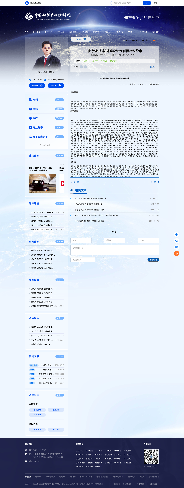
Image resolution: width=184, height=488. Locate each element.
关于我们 (35, 85)
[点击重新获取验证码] (99, 259)
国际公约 (55, 429)
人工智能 (98, 451)
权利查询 (98, 466)
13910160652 (35, 3)
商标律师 (73, 477)
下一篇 (153, 182)
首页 (26, 32)
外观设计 (85, 61)
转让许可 (117, 463)
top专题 (117, 459)
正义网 (142, 477)
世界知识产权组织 (102, 477)
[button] (44, 190)
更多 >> (59, 100)
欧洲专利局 (131, 477)
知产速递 (36, 32)
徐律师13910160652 (41, 450)
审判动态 (60, 32)
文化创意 (89, 463)
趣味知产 (89, 459)
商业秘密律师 (50, 477)
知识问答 (79, 459)
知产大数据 (80, 463)
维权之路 (108, 459)
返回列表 (82, 39)
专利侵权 (95, 61)
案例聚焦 (96, 32)
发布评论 (153, 260)
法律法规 (37, 410)
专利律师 (38, 477)
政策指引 (37, 415)
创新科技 (98, 463)
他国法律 (37, 429)
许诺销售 (104, 61)
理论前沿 (72, 32)
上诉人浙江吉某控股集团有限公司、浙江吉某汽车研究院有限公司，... (51, 365)
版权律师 (62, 477)
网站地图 (155, 32)
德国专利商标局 (154, 477)
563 (153, 67)
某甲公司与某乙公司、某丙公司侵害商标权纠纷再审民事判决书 (51, 383)
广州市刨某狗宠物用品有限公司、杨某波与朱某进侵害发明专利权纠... (51, 370)
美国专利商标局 (118, 477)
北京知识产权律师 (86, 477)
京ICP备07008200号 (70, 484)
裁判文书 (131, 32)
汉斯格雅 (113, 61)
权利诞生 (108, 463)
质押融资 (127, 463)
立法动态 (55, 410)
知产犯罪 (127, 455)
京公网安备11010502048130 (91, 484)
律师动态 (119, 32)
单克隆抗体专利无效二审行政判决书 (51, 378)
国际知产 (48, 32)
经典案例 (145, 40)
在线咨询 (53, 85)
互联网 (98, 459)
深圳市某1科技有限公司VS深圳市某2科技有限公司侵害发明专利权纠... (51, 374)
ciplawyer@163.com (55, 79)
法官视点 (84, 32)
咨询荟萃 (127, 451)
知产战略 (127, 459)
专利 (154, 40)
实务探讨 (108, 32)
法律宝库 (143, 32)
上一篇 (76, 182)
